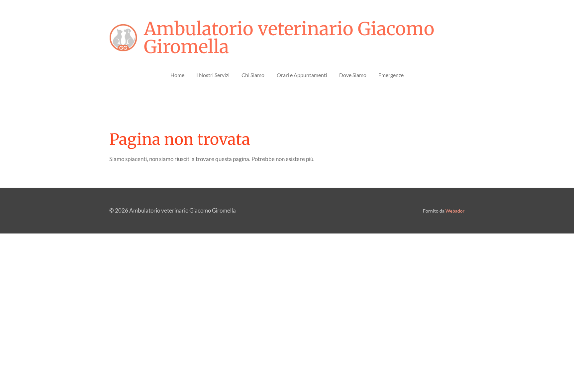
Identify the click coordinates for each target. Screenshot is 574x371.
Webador (455, 211)
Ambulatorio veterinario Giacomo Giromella (289, 38)
